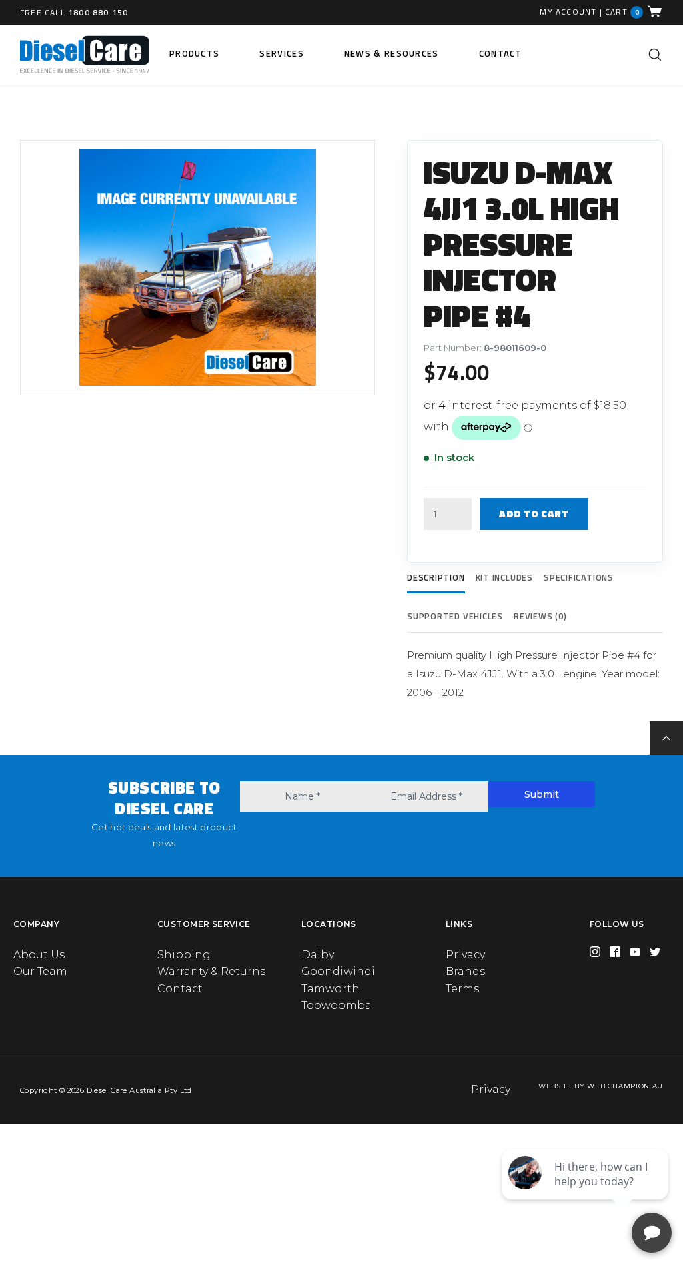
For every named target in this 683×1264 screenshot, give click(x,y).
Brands (465, 971)
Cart (622, 11)
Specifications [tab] (579, 577)
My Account (568, 12)
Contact (500, 53)
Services (281, 53)
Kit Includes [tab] (504, 577)
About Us (39, 954)
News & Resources (391, 53)
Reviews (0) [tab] (540, 616)
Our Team (40, 971)
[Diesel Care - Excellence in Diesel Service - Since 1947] (84, 54)
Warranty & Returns (211, 971)
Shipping (184, 954)
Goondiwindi (338, 971)
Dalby (317, 954)
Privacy (465, 954)
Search (655, 55)
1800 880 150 (98, 12)
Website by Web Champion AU (600, 1086)
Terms (462, 988)
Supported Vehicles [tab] (455, 616)
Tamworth (330, 988)
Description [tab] (436, 577)
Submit (541, 794)
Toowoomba (336, 1005)
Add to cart (534, 513)
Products (194, 53)
